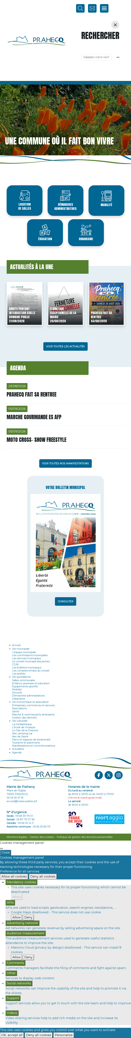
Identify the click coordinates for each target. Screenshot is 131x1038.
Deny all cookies (42, 876)
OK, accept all (12, 1035)
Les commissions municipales (30, 655)
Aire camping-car (22, 733)
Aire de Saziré (20, 736)
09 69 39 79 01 (24, 815)
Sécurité (17, 692)
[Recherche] (118, 57)
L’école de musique (23, 727)
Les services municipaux (26, 658)
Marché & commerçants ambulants (33, 714)
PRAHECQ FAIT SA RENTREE (101, 315)
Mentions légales (17, 837)
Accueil (16, 645)
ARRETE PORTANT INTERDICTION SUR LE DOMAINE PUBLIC (22, 312)
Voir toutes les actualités (65, 346)
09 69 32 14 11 (26, 823)
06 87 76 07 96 (25, 819)
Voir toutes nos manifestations (65, 463)
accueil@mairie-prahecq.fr (22, 801)
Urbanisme (86, 239)
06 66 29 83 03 (41, 826)
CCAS (15, 664)
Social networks (19, 983)
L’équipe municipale (24, 652)
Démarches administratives (65, 206)
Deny (28, 917)
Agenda (16, 752)
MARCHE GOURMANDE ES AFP (34, 417)
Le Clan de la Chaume (25, 730)
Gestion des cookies (42, 837)
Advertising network (22, 923)
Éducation (45, 239)
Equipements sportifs (25, 686)
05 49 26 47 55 (15, 797)
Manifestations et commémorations (33, 745)
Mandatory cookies (21, 882)
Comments (15, 963)
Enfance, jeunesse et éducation (31, 683)
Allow (16, 897)
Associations (19, 708)
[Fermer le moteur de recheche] (115, 25)
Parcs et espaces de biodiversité (31, 739)
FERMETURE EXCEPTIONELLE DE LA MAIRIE (63, 312)
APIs (10, 902)
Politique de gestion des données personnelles (84, 837)
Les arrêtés (18, 673)
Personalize (64, 1035)
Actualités (18, 748)
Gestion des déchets (24, 717)
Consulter (65, 601)
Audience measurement (25, 933)
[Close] (1, 848)
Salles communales (23, 680)
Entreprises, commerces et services (33, 705)
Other (11, 973)
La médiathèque (22, 724)
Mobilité (106, 205)
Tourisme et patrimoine (26, 742)
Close (5, 852)
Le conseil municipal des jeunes (31, 661)
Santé (15, 711)
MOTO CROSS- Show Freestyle (36, 440)
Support (13, 998)
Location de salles (24, 206)
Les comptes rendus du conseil (30, 670)
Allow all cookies (14, 876)
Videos (12, 1013)
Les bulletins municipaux (26, 667)
